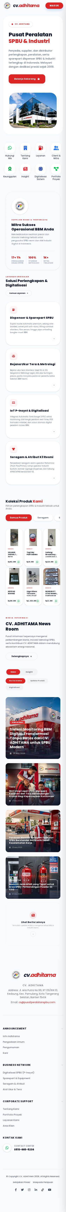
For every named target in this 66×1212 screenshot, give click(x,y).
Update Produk (37, 681)
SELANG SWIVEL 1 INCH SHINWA (12, 554)
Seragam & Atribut (14, 1083)
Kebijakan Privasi (21, 1182)
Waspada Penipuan (43, 1182)
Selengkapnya (20, 656)
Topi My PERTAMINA (32, 553)
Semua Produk (18, 517)
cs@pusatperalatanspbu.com (37, 1002)
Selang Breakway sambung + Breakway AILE (51, 554)
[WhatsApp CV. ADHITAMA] (7, 1148)
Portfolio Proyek (12, 1114)
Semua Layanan (17, 293)
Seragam (43, 517)
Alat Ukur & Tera (12, 1089)
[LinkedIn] (36, 1190)
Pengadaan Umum (13, 1042)
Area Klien (8, 1125)
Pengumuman (11, 1047)
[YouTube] (49, 1190)
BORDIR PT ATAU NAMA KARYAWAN (50, 593)
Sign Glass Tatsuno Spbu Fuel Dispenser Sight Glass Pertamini (32, 593)
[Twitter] (22, 1190)
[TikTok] (42, 1190)
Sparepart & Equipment (16, 1078)
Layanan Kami (11, 1120)
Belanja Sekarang (25, 78)
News (13, 672)
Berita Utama (15, 681)
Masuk (54, 5)
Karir (5, 1053)
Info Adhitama (11, 1036)
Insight (29, 672)
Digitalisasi (14, 687)
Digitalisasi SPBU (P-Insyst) (18, 1072)
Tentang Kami (11, 1109)
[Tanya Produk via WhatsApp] (18, 562)
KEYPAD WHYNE (11, 592)
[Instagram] (29, 1190)
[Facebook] (16, 1190)
